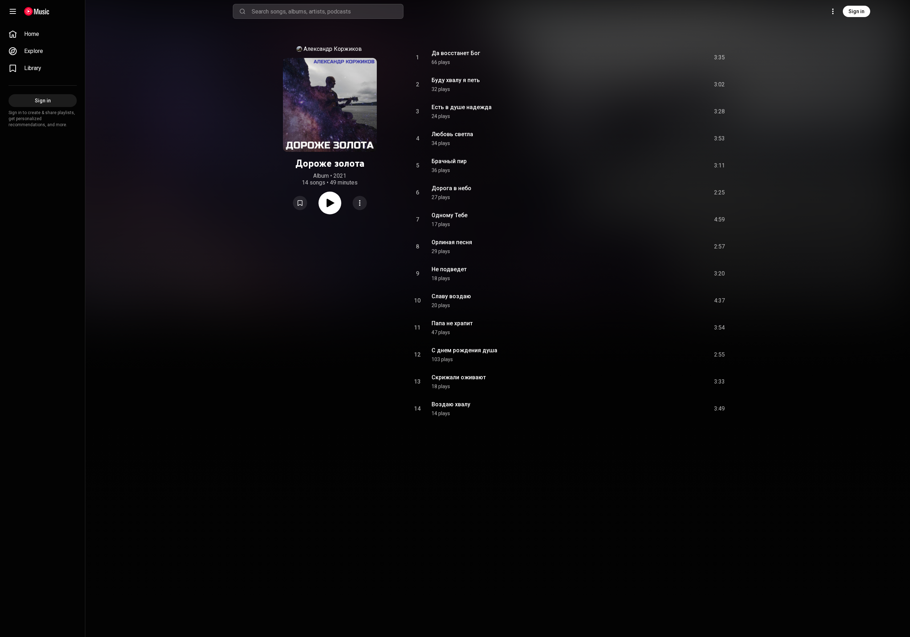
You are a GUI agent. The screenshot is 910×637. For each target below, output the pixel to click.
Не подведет (449, 269)
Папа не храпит (452, 323)
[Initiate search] (242, 11)
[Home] (36, 11)
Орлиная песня (452, 242)
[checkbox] (720, 57)
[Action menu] (360, 203)
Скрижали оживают (459, 377)
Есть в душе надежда (462, 107)
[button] (300, 203)
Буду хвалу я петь (456, 80)
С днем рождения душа (464, 350)
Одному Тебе (449, 215)
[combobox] (327, 11)
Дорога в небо (451, 188)
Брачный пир (449, 161)
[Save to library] (300, 203)
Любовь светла (452, 134)
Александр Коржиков (333, 49)
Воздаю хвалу (451, 404)
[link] (42, 34)
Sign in (856, 11)
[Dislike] (679, 57)
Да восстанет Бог (456, 53)
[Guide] (13, 11)
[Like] (665, 57)
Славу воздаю (451, 296)
